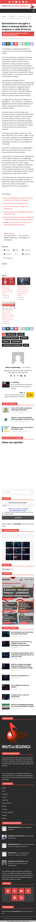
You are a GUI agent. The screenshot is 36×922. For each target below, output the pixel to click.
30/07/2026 (15, 708)
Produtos (4, 809)
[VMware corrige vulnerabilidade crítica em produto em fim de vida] (6, 420)
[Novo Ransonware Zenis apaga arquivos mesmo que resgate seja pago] (8, 281)
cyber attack (11, 334)
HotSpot (4, 797)
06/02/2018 (7, 38)
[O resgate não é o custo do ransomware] (6, 697)
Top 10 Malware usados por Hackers (20, 686)
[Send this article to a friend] (20, 44)
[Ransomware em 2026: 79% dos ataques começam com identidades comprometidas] (9, 551)
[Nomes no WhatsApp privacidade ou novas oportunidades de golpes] (6, 706)
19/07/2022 (15, 412)
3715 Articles (26, 367)
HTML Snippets (10, 921)
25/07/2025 (7, 623)
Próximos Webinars (7, 812)
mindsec (6, 341)
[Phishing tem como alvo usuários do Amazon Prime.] (6, 429)
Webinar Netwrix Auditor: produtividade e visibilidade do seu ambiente (9, 617)
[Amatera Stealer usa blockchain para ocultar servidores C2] (26, 557)
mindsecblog (16, 38)
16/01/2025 (23, 623)
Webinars (6, 573)
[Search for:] (18, 492)
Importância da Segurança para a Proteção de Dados (25, 618)
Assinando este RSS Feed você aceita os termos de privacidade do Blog (17, 513)
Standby (4, 815)
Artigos (4, 788)
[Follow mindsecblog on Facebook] (13, 376)
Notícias (4, 806)
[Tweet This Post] (8, 44)
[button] (33, 10)
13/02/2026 (7, 611)
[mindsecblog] (4, 830)
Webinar (4, 818)
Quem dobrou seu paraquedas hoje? (16, 203)
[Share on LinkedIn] (12, 44)
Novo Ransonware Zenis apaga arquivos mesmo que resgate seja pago (8, 289)
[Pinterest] (23, 2)
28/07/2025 (23, 611)
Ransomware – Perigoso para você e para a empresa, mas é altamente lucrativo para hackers (23, 290)
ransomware (16, 341)
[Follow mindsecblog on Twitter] (17, 376)
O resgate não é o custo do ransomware (20, 695)
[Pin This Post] (16, 44)
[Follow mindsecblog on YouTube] (20, 376)
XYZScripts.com (25, 921)
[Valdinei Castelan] (4, 838)
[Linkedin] (9, 2)
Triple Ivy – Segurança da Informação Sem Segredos (24, 605)
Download (5, 794)
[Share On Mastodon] (32, 44)
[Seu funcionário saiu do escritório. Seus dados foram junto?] (9, 545)
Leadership (5, 800)
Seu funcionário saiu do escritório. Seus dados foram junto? (22, 633)
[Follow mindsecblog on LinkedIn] (24, 376)
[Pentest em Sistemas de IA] (9, 557)
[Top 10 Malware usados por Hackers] (6, 687)
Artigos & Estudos (10, 628)
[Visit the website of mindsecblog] (11, 376)
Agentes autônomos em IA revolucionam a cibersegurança (18, 863)
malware (24, 338)
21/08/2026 (15, 636)
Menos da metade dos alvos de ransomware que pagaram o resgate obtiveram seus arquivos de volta (8, 314)
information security (10, 338)
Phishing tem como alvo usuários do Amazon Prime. (22, 428)
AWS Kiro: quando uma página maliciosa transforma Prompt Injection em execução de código (22, 666)
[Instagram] (26, 2)
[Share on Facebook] (4, 44)
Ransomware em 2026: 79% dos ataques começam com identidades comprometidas (21, 643)
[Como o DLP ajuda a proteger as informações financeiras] (6, 410)
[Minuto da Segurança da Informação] (18, 8)
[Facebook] (13, 2)
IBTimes (11, 233)
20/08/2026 (15, 647)
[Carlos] (4, 855)
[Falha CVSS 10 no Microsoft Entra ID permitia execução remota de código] (18, 545)
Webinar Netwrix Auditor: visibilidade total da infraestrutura (9, 605)
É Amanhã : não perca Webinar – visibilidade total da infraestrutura (17, 592)
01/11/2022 (15, 421)
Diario (3, 791)
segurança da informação (12, 345)
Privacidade (17, 524)
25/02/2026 (7, 599)
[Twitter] (19, 2)
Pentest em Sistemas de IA (20, 676)
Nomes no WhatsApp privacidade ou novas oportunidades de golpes (22, 705)
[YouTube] (16, 2)
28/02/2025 (15, 431)
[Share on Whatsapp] (28, 44)
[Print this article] (24, 44)
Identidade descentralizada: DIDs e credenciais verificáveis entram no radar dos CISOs (22, 654)
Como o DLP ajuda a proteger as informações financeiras (21, 409)
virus (26, 345)
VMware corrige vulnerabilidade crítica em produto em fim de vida (22, 418)
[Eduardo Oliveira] (4, 864)
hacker (21, 334)
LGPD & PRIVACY (6, 803)
